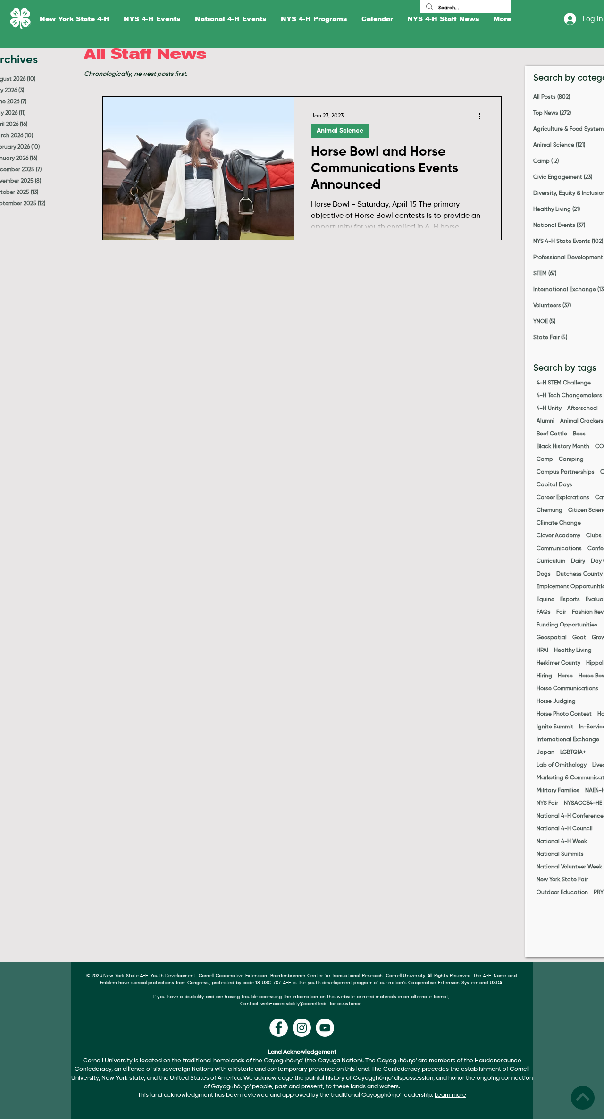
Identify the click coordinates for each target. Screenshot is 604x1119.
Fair (561, 612)
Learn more (450, 1095)
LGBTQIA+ (573, 752)
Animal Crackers (582, 421)
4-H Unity (549, 408)
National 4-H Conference (570, 816)
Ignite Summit (555, 727)
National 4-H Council (565, 829)
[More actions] (482, 116)
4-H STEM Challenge (564, 383)
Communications (559, 548)
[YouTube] (325, 1028)
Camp (545, 459)
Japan (545, 752)
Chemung (549, 510)
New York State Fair (562, 880)
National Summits (560, 854)
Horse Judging (556, 701)
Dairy (578, 561)
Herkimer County (558, 663)
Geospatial (552, 638)
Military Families (558, 790)
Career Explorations (563, 498)
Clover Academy (558, 536)
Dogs (544, 574)
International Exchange (568, 740)
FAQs (544, 612)
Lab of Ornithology (562, 765)
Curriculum (551, 561)
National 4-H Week (562, 841)
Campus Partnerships (566, 472)
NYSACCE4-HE (583, 803)
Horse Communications (567, 689)
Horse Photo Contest (564, 714)
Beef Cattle (552, 434)
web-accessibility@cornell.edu (294, 1004)
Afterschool (582, 408)
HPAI (542, 650)
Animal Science (340, 130)
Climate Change (559, 523)
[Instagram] (302, 1028)
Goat (579, 638)
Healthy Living (573, 650)
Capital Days (554, 485)
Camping (571, 459)
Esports (570, 599)
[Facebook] (278, 1028)
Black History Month (563, 447)
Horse (565, 676)
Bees (579, 434)
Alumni (545, 421)
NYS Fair (547, 803)
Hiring (544, 676)
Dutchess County (579, 574)
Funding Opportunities (567, 625)
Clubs (594, 536)
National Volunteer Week (569, 867)
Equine (545, 599)
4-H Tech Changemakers (569, 396)
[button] (75, 19)
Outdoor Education (562, 892)
